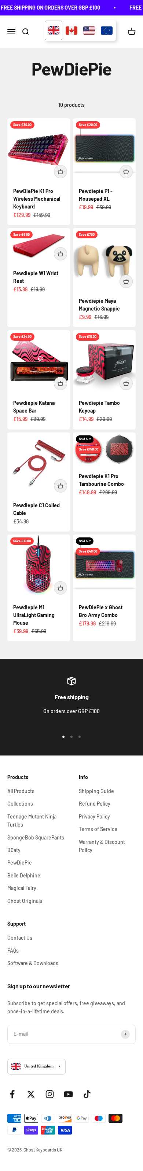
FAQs (13, 950)
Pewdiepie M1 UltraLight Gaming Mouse (34, 615)
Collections (20, 803)
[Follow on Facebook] (12, 1094)
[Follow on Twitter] (31, 1094)
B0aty (14, 850)
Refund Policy (94, 803)
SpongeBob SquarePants (35, 837)
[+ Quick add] (60, 171)
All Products (20, 791)
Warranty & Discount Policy (102, 846)
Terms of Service (98, 829)
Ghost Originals (24, 901)
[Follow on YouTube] (68, 1094)
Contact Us (19, 938)
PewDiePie (19, 862)
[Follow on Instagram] (50, 1094)
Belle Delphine (23, 875)
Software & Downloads (32, 963)
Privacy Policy (94, 816)
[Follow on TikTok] (87, 1094)
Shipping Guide (96, 791)
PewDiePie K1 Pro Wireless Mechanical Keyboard (36, 199)
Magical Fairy (21, 888)
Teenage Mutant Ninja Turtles (31, 820)
